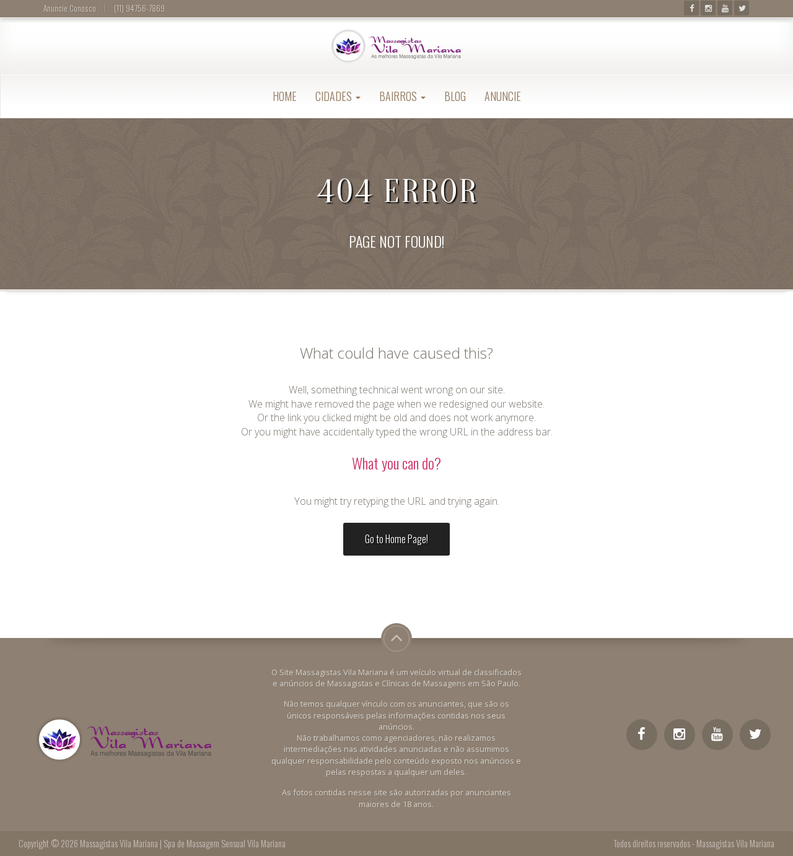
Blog (455, 96)
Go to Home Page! (396, 538)
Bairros (399, 96)
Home (285, 96)
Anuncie (502, 96)
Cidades (334, 96)
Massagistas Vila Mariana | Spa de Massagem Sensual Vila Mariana (183, 843)
